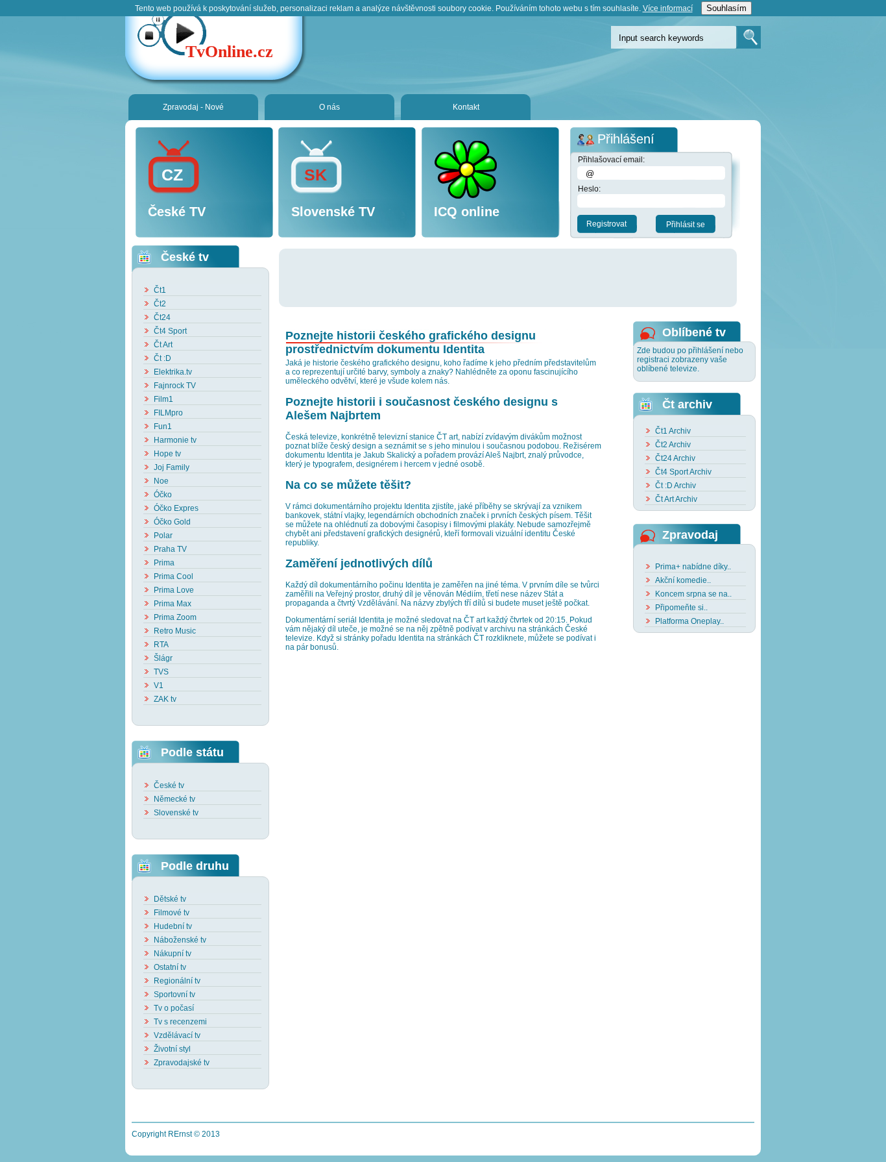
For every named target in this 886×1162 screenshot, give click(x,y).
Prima (164, 562)
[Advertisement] (515, 278)
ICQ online (466, 211)
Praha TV (170, 549)
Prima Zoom (175, 617)
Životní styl (172, 1049)
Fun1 (163, 426)
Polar (163, 535)
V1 (158, 685)
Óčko (163, 494)
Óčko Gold (172, 521)
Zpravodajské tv (182, 1062)
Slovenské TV (333, 211)
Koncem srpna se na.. (693, 594)
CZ (172, 175)
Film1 (163, 399)
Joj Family (171, 467)
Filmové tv (171, 912)
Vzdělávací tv (177, 1035)
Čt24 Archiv (675, 458)
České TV (177, 211)
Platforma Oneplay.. (689, 621)
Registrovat (606, 224)
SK (315, 175)
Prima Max (172, 603)
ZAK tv (165, 699)
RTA (161, 644)
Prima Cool (173, 576)
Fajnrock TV (175, 385)
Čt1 (160, 290)
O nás (329, 107)
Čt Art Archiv (676, 499)
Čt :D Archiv (675, 485)
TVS (161, 671)
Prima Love (174, 590)
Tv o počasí (174, 1008)
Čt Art (163, 344)
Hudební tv (173, 926)
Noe (161, 481)
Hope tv (167, 453)
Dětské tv (170, 899)
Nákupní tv (172, 953)
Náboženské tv (180, 940)
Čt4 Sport (170, 331)
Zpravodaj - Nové (193, 107)
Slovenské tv (176, 812)
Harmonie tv (175, 440)
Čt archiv (687, 404)
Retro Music (175, 631)
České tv (169, 785)
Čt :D (162, 358)
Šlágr (163, 658)
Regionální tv (177, 980)
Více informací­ (668, 8)
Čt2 (160, 303)
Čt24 (162, 317)
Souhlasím (726, 8)
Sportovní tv (174, 994)
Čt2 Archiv (673, 444)
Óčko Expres (176, 508)
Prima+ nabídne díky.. (693, 566)
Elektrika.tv (173, 372)
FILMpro (168, 412)
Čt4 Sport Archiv (683, 471)
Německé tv (174, 799)
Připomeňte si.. (681, 607)
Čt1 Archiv (673, 431)
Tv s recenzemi (180, 1021)
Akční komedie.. (683, 580)
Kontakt (466, 107)
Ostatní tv (170, 967)
